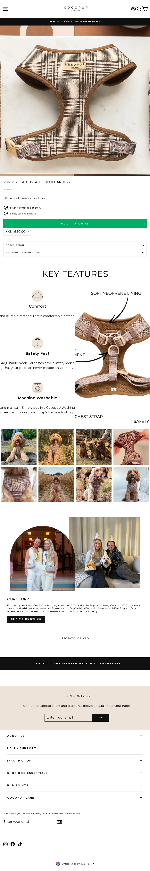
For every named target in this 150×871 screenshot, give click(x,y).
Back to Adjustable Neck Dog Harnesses (78, 663)
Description (15, 245)
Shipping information (23, 253)
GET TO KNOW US (26, 619)
